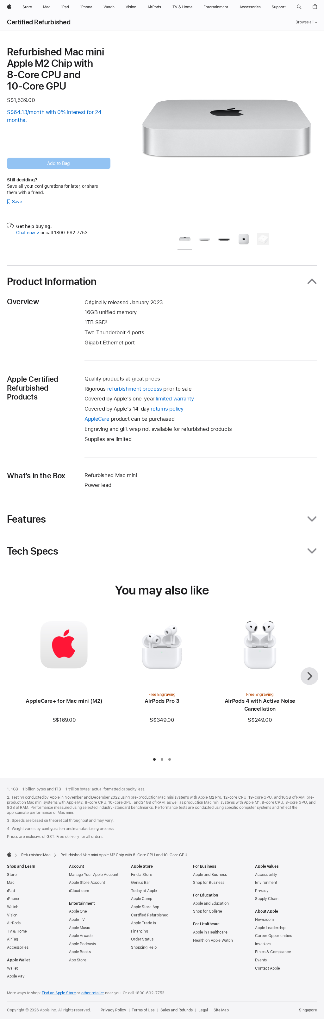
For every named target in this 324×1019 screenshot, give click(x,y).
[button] (299, 7)
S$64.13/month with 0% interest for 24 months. (54, 116)
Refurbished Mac (36, 855)
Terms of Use (143, 1010)
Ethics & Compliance (273, 952)
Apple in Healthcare (210, 932)
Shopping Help (143, 947)
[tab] (185, 240)
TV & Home (17, 931)
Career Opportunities (273, 936)
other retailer (92, 993)
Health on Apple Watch (213, 940)
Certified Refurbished (39, 22)
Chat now (27, 232)
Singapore (308, 1010)
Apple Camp (141, 898)
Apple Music (79, 928)
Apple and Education (211, 903)
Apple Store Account (87, 882)
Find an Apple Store (59, 993)
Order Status (142, 939)
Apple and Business (210, 874)
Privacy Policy (113, 1010)
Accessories (17, 947)
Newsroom (264, 919)
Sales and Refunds (176, 1010)
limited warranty (175, 398)
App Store (77, 960)
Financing (139, 931)
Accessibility (266, 874)
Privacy (262, 891)
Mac (11, 882)
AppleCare (96, 419)
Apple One (78, 911)
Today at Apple (144, 891)
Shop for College (207, 911)
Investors (263, 944)
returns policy (167, 409)
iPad (11, 891)
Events (261, 960)
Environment (266, 882)
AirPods (14, 923)
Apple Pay (16, 976)
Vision (12, 915)
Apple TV (77, 919)
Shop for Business (208, 882)
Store (11, 874)
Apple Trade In (143, 923)
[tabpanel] (226, 136)
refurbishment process (134, 389)
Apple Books (80, 952)
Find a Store (141, 874)
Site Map (221, 1010)
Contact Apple (267, 968)
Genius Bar (140, 882)
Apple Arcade (81, 936)
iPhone (13, 898)
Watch (12, 907)
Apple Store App (145, 907)
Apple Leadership (270, 928)
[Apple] (9, 854)
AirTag (12, 939)
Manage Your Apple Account (93, 874)
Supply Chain (266, 898)
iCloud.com (79, 891)
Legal (203, 1010)
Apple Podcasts (82, 944)
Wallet (12, 968)
